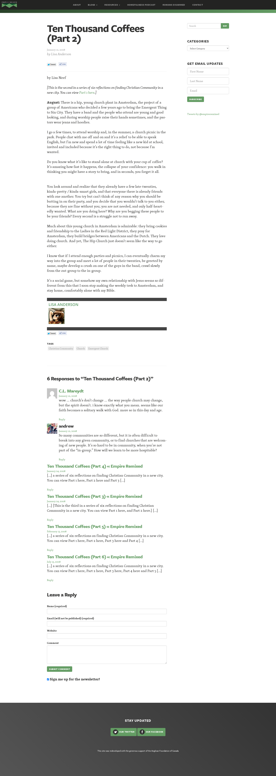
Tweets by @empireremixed (203, 114)
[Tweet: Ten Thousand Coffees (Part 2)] (51, 64)
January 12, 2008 (68, 396)
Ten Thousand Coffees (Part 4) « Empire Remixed (95, 466)
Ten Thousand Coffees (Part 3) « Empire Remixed (94, 496)
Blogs (92, 4)
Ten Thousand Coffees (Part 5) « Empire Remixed (94, 526)
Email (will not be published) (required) (70, 618)
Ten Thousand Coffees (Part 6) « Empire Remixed (95, 557)
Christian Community (61, 348)
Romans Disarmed (174, 4)
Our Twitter (126, 731)
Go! (225, 25)
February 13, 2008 (56, 531)
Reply (62, 419)
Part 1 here (86, 92)
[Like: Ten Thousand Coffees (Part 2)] (63, 64)
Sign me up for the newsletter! (74, 679)
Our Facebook (154, 731)
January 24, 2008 (56, 471)
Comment (53, 643)
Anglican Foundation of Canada (165, 750)
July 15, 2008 (54, 562)
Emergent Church (98, 348)
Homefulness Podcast (141, 4)
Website (52, 631)
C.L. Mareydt (71, 391)
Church (81, 348)
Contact (197, 4)
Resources (111, 4)
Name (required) (57, 606)
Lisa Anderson (61, 54)
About (77, 4)
